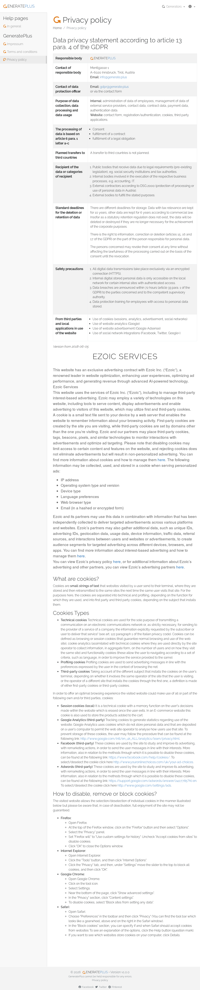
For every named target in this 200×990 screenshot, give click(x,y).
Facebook (87, 987)
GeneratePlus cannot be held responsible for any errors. (100, 976)
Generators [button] (173, 6)
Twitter (102, 987)
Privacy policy (16, 59)
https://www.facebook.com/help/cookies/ (139, 757)
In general (13, 26)
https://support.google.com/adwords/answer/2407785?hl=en (152, 781)
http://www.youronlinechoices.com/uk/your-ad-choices (153, 762)
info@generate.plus (113, 77)
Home (57, 28)
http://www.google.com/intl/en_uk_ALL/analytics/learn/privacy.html (129, 739)
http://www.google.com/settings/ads (144, 785)
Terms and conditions (21, 52)
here (161, 459)
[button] (192, 6)
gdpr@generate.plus (114, 87)
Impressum (14, 44)
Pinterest (116, 987)
